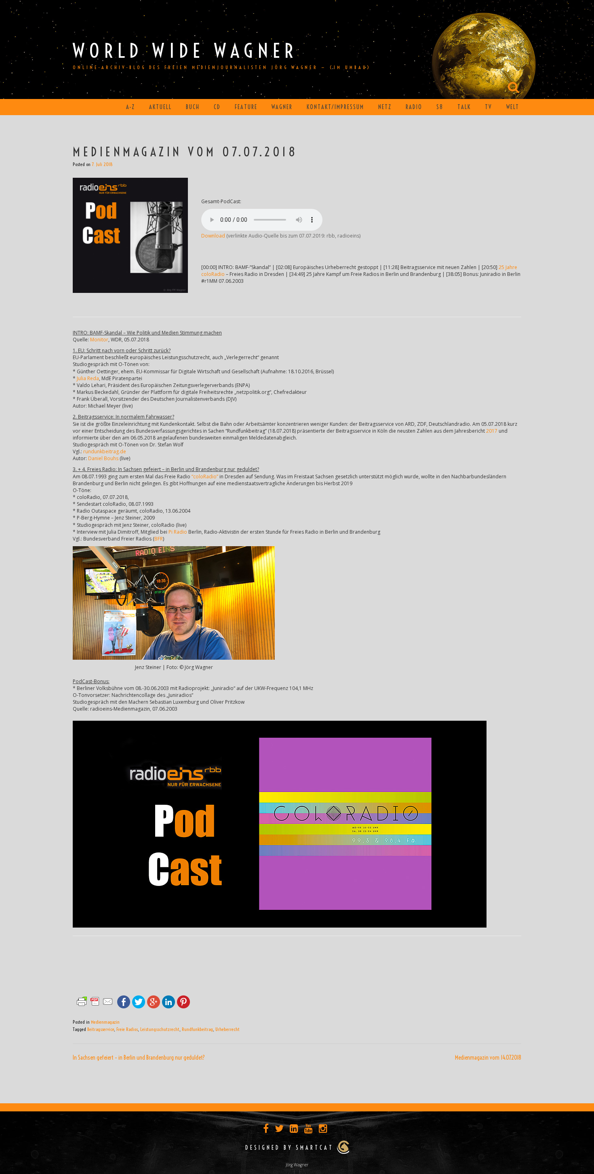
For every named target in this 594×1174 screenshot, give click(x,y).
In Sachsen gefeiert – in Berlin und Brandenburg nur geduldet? (139, 1057)
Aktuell (160, 107)
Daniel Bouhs (103, 458)
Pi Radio (178, 531)
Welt (512, 107)
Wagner (282, 107)
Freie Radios (127, 1029)
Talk (464, 107)
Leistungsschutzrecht (159, 1029)
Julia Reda (88, 378)
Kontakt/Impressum (335, 107)
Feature (246, 107)
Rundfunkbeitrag (197, 1029)
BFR (158, 538)
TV (488, 107)
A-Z (130, 107)
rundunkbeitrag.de (104, 451)
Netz (385, 107)
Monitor (99, 339)
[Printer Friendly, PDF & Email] (95, 1001)
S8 (439, 107)
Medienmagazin (105, 1022)
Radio (414, 107)
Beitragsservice (100, 1029)
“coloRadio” (205, 476)
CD (217, 107)
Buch (193, 107)
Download (213, 235)
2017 (491, 430)
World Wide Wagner (185, 51)
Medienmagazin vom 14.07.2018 (488, 1057)
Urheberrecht (227, 1029)
